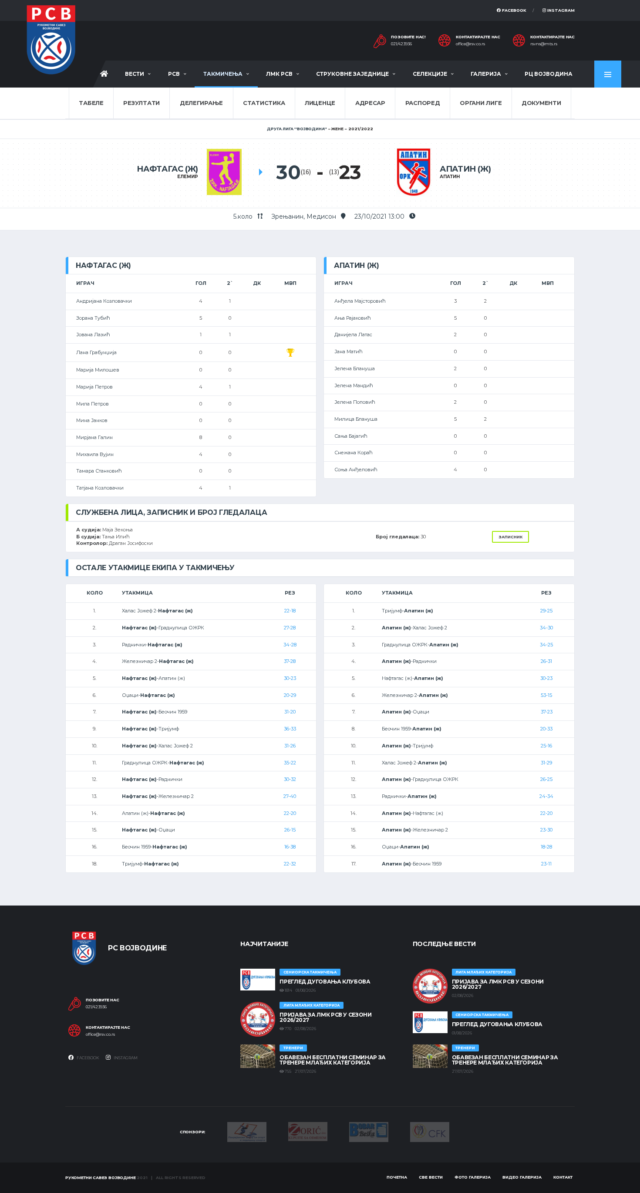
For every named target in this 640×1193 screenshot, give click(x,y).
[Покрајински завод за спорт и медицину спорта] (246, 1132)
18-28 (546, 847)
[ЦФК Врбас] (429, 1132)
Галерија (486, 74)
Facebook (513, 10)
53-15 (546, 695)
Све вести (431, 1177)
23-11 (546, 864)
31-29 (546, 763)
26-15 (290, 830)
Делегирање (201, 102)
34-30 (546, 628)
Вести (134, 74)
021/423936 (401, 44)
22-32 (290, 864)
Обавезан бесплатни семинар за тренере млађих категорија (333, 1060)
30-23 (290, 678)
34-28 (289, 645)
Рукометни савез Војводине (100, 1177)
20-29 (290, 695)
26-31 (546, 661)
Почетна (397, 1177)
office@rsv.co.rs (470, 44)
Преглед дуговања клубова (325, 981)
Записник (510, 536)
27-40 (289, 796)
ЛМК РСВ (279, 74)
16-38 (290, 847)
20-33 (546, 729)
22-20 (290, 813)
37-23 (546, 712)
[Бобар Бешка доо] (368, 1132)
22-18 (290, 611)
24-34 (546, 796)
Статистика (264, 102)
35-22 (290, 763)
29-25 (546, 611)
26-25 (546, 779)
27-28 (290, 628)
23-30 (546, 830)
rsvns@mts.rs (543, 44)
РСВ (174, 74)
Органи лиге (481, 102)
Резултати (141, 102)
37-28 (290, 661)
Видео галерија (522, 1177)
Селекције (430, 74)
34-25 (546, 645)
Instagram (560, 10)
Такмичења (223, 74)
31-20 (290, 712)
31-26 (290, 746)
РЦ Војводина (549, 74)
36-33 (290, 729)
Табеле (91, 102)
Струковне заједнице (352, 74)
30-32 (290, 779)
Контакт (563, 1177)
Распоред (422, 102)
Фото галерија (473, 1177)
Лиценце (320, 102)
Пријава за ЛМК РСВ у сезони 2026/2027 (325, 1017)
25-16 (546, 746)
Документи (541, 102)
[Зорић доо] (307, 1131)
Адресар (370, 102)
